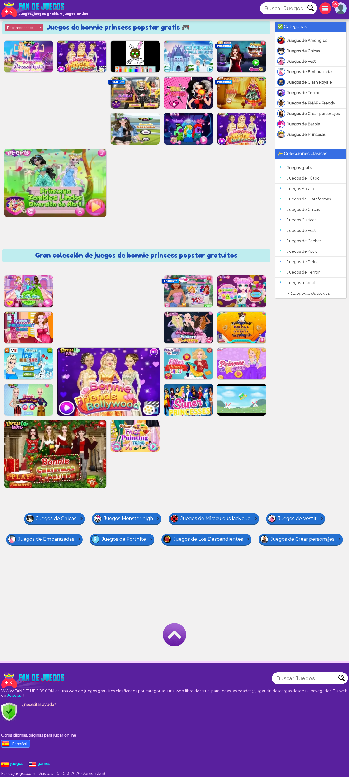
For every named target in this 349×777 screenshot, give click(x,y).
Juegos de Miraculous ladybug (215, 518)
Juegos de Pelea (303, 262)
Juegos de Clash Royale (309, 82)
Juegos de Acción (303, 251)
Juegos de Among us (307, 40)
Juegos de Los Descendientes (208, 539)
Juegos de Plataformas (309, 199)
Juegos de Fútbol (304, 178)
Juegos (14, 695)
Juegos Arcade (301, 188)
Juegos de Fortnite (124, 539)
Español (19, 744)
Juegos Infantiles (303, 282)
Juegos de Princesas (306, 134)
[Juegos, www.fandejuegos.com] (33, 9)
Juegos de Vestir (302, 61)
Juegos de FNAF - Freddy (311, 103)
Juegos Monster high (128, 518)
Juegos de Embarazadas (310, 72)
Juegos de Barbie (303, 124)
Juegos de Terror (303, 92)
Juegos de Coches (304, 241)
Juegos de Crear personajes (313, 113)
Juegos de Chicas (303, 51)
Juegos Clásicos (301, 220)
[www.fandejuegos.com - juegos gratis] (33, 680)
